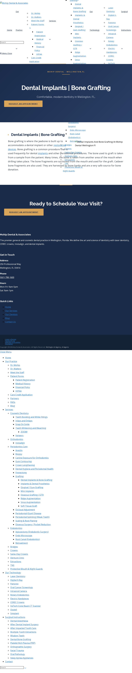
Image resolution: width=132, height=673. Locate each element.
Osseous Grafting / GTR (32, 494)
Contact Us (10, 321)
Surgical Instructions (15, 617)
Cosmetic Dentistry (19, 413)
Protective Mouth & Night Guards (26, 568)
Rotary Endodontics (19, 594)
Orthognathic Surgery (21, 646)
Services (9, 409)
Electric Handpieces (19, 598)
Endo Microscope (23, 535)
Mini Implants (27, 491)
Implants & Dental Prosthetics (35, 483)
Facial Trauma (17, 650)
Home (8, 307)
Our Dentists (11, 314)
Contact (9, 661)
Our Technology (13, 572)
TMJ (12, 565)
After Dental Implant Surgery (24, 624)
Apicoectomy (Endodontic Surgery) (32, 531)
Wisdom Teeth (17, 635)
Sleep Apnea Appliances (21, 658)
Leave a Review (10, 339)
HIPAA (18, 391)
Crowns (14, 550)
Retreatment (21, 543)
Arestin (18, 450)
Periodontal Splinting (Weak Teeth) (32, 517)
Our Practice (11, 361)
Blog (7, 318)
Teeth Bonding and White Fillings (31, 417)
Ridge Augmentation (30, 498)
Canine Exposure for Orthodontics (32, 457)
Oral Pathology (17, 654)
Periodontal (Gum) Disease (28, 513)
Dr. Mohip (15, 365)
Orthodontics (16, 439)
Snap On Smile (22, 424)
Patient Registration (25, 380)
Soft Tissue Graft (29, 506)
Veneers (19, 435)
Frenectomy (21, 472)
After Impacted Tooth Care (23, 628)
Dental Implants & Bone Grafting (36, 480)
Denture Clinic (17, 557)
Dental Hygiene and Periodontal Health (34, 468)
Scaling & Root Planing (26, 520)
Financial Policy (22, 387)
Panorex (14, 583)
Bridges (14, 546)
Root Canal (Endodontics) (27, 539)
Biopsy (18, 454)
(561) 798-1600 (7, 277)
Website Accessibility (12, 342)
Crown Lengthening (25, 465)
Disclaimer (9, 344)
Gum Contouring (23, 461)
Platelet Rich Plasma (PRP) (22, 643)
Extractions (15, 561)
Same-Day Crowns (19, 554)
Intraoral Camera (18, 591)
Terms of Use (10, 341)
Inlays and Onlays (23, 420)
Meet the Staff (17, 372)
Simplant (14, 613)
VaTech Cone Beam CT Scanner (25, 606)
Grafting (19, 476)
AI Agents (65, 347)
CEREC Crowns (17, 602)
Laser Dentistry (17, 576)
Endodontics (16, 528)
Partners (14, 398)
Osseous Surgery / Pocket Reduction (33, 524)
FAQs (12, 402)
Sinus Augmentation (30, 502)
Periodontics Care (18, 446)
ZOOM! (24, 431)
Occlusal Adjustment (25, 509)
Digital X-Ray (16, 580)
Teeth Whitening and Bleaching (30, 428)
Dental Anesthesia (19, 620)
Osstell (13, 609)
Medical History (22, 383)
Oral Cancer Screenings (21, 587)
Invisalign (20, 442)
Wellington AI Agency (53, 347)
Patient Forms (17, 376)
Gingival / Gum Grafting (32, 487)
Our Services (11, 310)
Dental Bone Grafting (20, 639)
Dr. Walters (15, 368)
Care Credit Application (21, 394)
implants (43, 153)
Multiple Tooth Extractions (23, 632)
